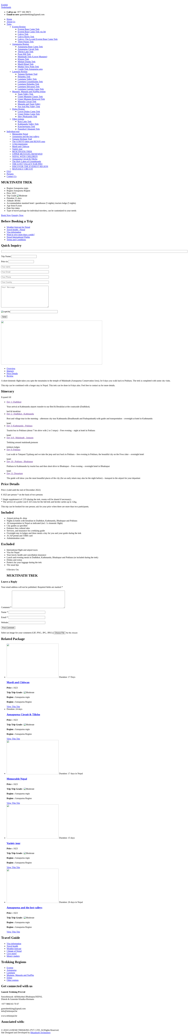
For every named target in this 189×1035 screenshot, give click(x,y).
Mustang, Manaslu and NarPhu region (29, 91)
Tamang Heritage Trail (27, 74)
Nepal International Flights (18, 237)
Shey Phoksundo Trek (27, 116)
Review (10, 376)
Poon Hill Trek (24, 54)
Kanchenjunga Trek (26, 126)
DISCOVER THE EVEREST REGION (30, 166)
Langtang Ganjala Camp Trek (31, 89)
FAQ (9, 171)
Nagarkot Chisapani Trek (29, 129)
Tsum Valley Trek (25, 94)
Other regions (18, 119)
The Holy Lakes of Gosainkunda (26, 161)
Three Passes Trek (26, 41)
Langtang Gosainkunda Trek (30, 81)
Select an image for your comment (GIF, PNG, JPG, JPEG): (27, 633)
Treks (9, 24)
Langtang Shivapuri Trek (29, 86)
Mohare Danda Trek (26, 61)
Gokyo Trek (23, 34)
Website (4, 622)
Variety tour (17, 149)
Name (4, 612)
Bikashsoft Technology (40, 1032)
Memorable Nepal (20, 134)
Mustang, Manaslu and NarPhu (20, 975)
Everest (10, 968)
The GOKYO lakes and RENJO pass (28, 141)
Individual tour (13, 131)
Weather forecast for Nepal (18, 227)
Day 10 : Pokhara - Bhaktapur (20, 461)
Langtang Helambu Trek (28, 84)
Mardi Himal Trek (25, 64)
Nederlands (6, 7)
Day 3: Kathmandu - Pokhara (19, 426)
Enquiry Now (17, 215)
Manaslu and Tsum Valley (29, 104)
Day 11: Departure (15, 473)
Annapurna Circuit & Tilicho (24, 159)
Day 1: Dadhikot (14, 402)
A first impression (20, 144)
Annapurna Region (20, 44)
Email (4, 617)
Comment (6, 607)
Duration (11, 198)
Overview (11, 368)
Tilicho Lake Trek (25, 51)
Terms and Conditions (16, 239)
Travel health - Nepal (16, 229)
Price (9, 193)
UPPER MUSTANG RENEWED (27, 154)
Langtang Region (19, 71)
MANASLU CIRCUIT (22, 169)
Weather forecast (14, 948)
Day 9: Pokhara (13, 449)
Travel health (12, 946)
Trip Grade (12, 195)
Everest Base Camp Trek (28, 29)
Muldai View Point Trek (28, 66)
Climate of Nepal (14, 951)
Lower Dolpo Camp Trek (29, 111)
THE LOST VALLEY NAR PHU (27, 164)
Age (9, 205)
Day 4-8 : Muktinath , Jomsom (20, 437)
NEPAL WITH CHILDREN (25, 156)
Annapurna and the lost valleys (25, 136)
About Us (11, 22)
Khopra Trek (23, 59)
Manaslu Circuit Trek (27, 101)
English (4, 5)
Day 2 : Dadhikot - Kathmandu (20, 414)
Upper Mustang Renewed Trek (31, 99)
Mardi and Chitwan (20, 146)
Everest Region (19, 27)
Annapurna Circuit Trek (28, 49)
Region (10, 188)
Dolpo (9, 978)
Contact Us (11, 176)
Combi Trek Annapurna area (30, 69)
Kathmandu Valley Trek (28, 124)
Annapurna (11, 970)
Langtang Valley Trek (27, 79)
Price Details (12, 373)
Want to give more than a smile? (21, 234)
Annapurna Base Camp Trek (30, 46)
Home (9, 19)
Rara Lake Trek (24, 121)
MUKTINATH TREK (22, 151)
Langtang (11, 973)
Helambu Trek (24, 76)
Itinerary (10, 371)
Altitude (10, 200)
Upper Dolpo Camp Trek (29, 114)
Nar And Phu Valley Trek (29, 106)
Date (9, 208)
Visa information (14, 232)
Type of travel (13, 210)
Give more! (12, 953)
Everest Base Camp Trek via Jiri (32, 31)
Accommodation (14, 203)
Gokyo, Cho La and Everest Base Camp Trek (38, 39)
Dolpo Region (18, 109)
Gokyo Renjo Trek (26, 36)
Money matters (13, 956)
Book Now (6, 215)
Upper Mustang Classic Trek (30, 96)
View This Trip (13, 706)
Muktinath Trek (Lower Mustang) (32, 56)
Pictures (10, 174)
